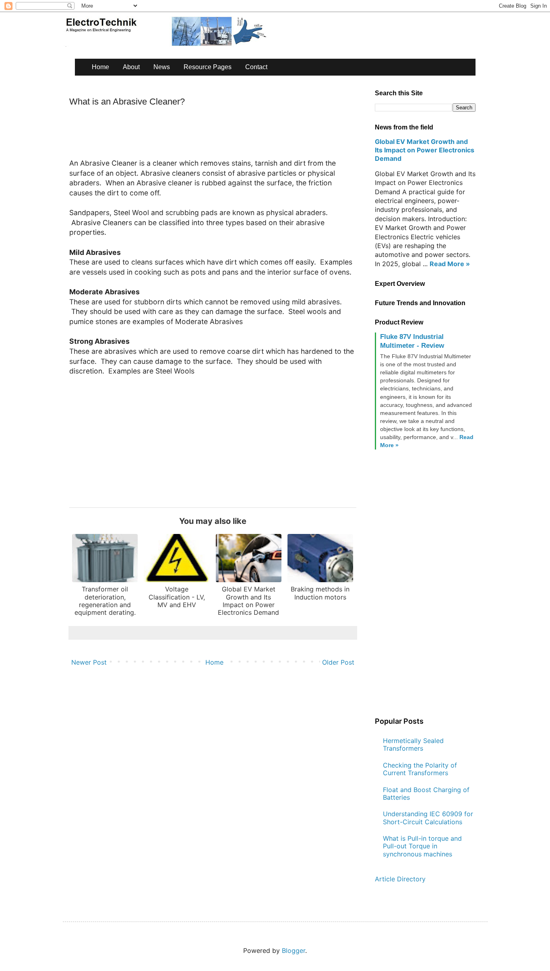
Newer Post (89, 662)
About (131, 67)
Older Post (338, 662)
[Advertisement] (215, 135)
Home (100, 67)
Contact (256, 67)
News (161, 67)
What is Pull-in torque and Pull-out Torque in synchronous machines (422, 846)
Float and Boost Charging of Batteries (426, 793)
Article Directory (400, 879)
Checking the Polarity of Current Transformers (420, 769)
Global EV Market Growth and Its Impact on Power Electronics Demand (424, 150)
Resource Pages (208, 67)
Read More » (450, 264)
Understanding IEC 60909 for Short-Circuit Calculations (428, 817)
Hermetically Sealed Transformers (413, 744)
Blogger (293, 950)
